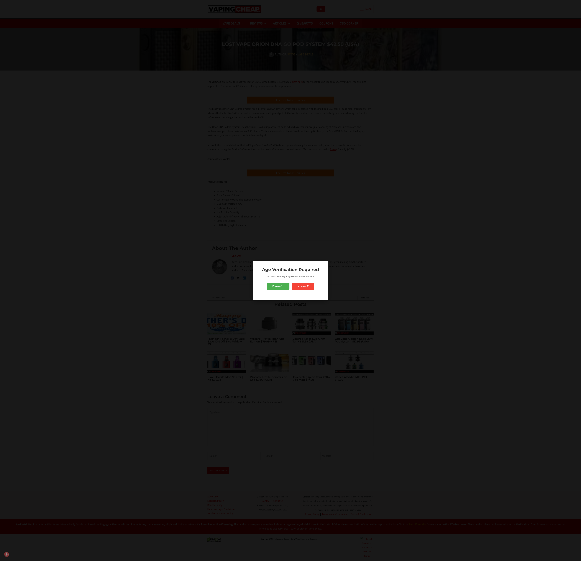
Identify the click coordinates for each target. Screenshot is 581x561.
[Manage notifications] (6, 554)
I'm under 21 (303, 286)
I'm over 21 (278, 286)
